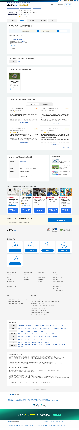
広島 (39, 342)
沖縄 (19, 346)
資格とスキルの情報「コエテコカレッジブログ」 (39, 310)
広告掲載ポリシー (56, 291)
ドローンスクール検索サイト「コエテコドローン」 (39, 299)
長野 (53, 333)
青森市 (29, 325)
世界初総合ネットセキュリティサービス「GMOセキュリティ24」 (17, 399)
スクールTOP (12, 20)
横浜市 (65, 328)
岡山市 (35, 342)
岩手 (33, 325)
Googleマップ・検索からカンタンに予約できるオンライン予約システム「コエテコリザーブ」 (46, 306)
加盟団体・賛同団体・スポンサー (58, 281)
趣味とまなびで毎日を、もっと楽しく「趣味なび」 (39, 314)
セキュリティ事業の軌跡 (55, 400)
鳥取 (19, 342)
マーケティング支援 (37, 425)
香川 (26, 339)
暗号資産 (54, 425)
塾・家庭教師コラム (10, 281)
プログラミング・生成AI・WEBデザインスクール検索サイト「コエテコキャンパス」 (45, 298)
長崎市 (35, 344)
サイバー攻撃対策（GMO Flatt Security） (39, 400)
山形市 (56, 325)
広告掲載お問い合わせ (42, 277)
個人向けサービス (59, 425)
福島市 (63, 325)
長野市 (55, 333)
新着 (8, 277)
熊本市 (42, 344)
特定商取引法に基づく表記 (57, 275)
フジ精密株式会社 (26, 14)
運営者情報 (40, 281)
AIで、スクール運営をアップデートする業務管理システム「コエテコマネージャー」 (45, 305)
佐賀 (26, 344)
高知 (39, 339)
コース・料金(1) (42, 20)
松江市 (29, 342)
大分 (46, 344)
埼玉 (40, 328)
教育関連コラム (9, 284)
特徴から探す (26, 277)
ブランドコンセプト (56, 283)
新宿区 (58, 328)
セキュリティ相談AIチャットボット (47, 399)
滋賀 (19, 336)
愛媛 (33, 339)
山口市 (49, 342)
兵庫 (39, 336)
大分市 (49, 344)
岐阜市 (22, 331)
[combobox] (30, 31)
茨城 (19, 328)
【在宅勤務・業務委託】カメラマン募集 (13, 301)
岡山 (33, 342)
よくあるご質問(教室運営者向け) (25, 2)
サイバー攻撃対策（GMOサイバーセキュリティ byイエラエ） (23, 400)
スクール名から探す (27, 275)
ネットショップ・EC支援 (19, 425)
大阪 (33, 336)
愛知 (33, 331)
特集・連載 (9, 274)
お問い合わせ (40, 274)
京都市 (29, 336)
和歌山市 (56, 336)
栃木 (26, 328)
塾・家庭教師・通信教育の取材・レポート (14, 283)
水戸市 (22, 328)
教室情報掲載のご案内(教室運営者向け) (13, 2)
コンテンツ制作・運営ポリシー (58, 290)
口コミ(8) (32, 20)
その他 (64, 425)
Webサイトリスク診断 (37, 399)
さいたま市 (43, 328)
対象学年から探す (27, 274)
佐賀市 (29, 344)
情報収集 (46, 425)
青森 (27, 325)
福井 (39, 333)
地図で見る (64, 31)
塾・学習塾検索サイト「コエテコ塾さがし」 (38, 303)
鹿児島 (60, 344)
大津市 (22, 336)
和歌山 (53, 336)
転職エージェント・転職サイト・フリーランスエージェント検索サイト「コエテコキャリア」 (46, 301)
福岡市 (22, 344)
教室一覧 (22, 20)
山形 (54, 325)
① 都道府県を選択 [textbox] (25, 31)
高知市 (42, 339)
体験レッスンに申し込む (13, 210)
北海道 (19, 325)
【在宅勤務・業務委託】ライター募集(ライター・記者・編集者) (17, 299)
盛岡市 (36, 325)
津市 (42, 331)
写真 (52, 20)
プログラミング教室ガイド (11, 272)
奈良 (46, 336)
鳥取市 (22, 342)
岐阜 (19, 331)
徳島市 (22, 339)
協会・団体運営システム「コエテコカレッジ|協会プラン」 (40, 315)
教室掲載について (41, 275)
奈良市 (49, 336)
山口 (46, 342)
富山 (26, 333)
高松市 (29, 339)
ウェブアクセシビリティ (57, 286)
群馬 (33, 328)
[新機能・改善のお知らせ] (47, 5)
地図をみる (23, 41)
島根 (26, 342)
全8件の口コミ (30, 16)
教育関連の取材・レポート (11, 286)
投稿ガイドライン (56, 279)
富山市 (29, 333)
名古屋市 (35, 331)
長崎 (33, 344)
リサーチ (42, 425)
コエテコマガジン (10, 275)
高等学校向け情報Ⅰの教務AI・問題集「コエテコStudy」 (40, 312)
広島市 (42, 342)
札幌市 (23, 325)
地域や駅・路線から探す (28, 272)
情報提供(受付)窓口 (41, 279)
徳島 (19, 339)
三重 (40, 331)
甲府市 (49, 333)
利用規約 (54, 272)
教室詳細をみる (14, 48)
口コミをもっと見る (65, 147)
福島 (60, 325)
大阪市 (35, 336)
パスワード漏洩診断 (30, 399)
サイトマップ (55, 288)
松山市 (35, 339)
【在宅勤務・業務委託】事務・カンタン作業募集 (15, 303)
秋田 (47, 325)
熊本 (39, 344)
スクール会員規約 (56, 274)
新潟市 (22, 333)
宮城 (40, 325)
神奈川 (62, 328)
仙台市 (43, 325)
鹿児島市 (63, 344)
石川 (33, 333)
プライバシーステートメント (58, 277)
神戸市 (42, 336)
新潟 (19, 333)
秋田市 (50, 325)
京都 (19, 61)
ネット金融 (50, 425)
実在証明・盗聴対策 (11, 400)
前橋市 (36, 328)
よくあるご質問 (41, 272)
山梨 (46, 333)
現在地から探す (26, 279)
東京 (55, 328)
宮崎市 (55, 344)
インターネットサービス (11, 425)
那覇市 (22, 346)
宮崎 (53, 344)
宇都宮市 (29, 328)
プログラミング (9, 279)
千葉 (48, 328)
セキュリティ (31, 425)
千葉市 (51, 328)
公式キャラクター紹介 (57, 284)
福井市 (42, 333)
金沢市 (35, 333)
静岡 (26, 331)
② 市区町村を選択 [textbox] (45, 31)
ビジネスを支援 (26, 425)
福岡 (19, 344)
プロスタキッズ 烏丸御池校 (16, 39)
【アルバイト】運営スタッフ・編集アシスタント (15, 298)
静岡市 (29, 331)
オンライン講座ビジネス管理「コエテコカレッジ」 (39, 308)
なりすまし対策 (48, 400)
